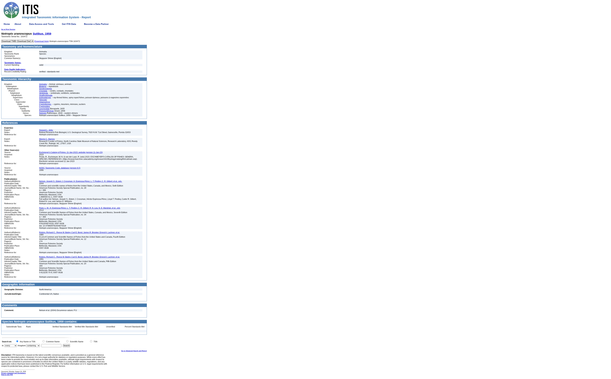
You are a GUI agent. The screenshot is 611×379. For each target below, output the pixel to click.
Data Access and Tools (41, 24)
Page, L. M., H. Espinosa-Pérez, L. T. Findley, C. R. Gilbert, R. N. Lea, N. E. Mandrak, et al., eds (79, 208)
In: (3, 346)
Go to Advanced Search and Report (134, 351)
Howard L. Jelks (46, 130)
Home (7, 24)
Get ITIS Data (69, 24)
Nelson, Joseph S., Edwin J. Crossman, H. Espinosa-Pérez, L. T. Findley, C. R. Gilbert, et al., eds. (80, 181)
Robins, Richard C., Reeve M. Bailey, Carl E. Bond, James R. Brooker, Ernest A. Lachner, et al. (79, 232)
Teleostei (43, 100)
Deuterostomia (45, 89)
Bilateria (42, 86)
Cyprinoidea (44, 106)
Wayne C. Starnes (47, 139)
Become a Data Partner (96, 24)
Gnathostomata (45, 95)
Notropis (42, 113)
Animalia (43, 84)
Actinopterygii (45, 97)
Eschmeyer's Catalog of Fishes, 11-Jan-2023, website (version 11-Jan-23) (71, 152)
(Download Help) (41, 41)
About (17, 24)
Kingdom (22, 346)
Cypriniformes (45, 104)
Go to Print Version (8, 29)
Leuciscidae (44, 109)
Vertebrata (43, 93)
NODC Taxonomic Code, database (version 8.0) (59, 168)
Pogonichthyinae (46, 111)
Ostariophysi (44, 102)
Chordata (43, 91)
